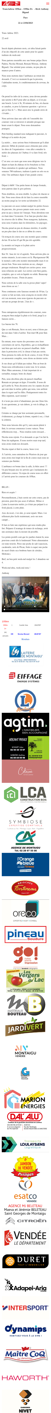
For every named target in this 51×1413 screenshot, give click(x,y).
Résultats (25, 639)
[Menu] (47, 3)
